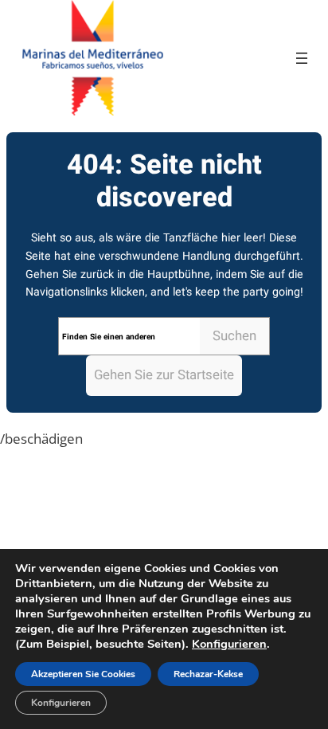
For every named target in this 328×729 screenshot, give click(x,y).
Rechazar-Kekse (208, 674)
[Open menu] (301, 58)
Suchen (234, 336)
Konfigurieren (229, 644)
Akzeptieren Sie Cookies (83, 674)
